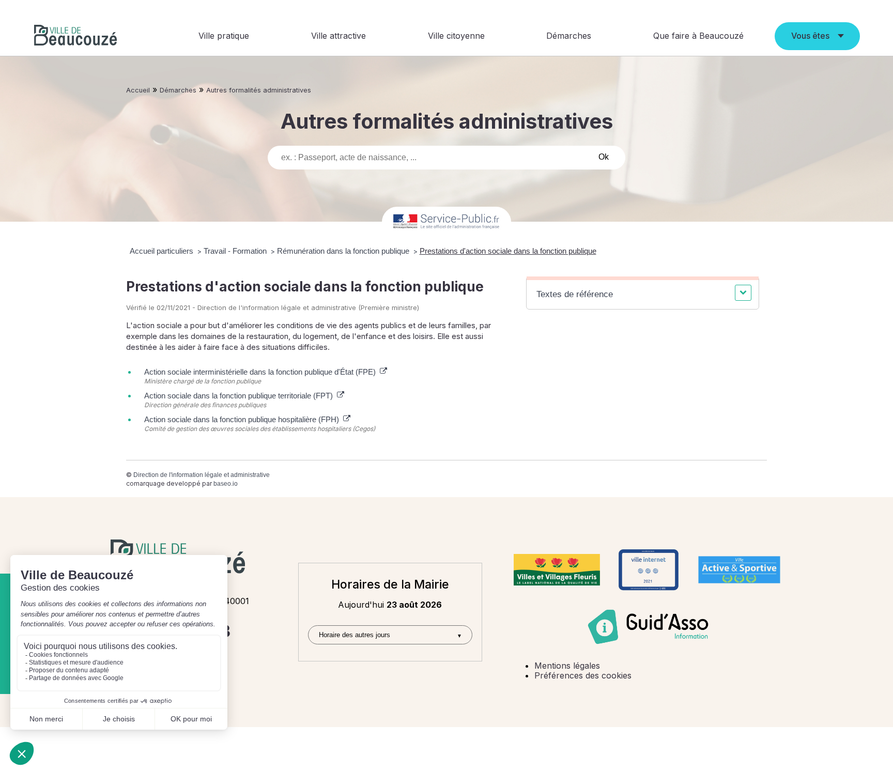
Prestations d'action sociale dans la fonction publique (508, 250)
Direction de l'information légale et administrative (201, 475)
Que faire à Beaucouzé (698, 35)
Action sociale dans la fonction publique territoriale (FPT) (240, 395)
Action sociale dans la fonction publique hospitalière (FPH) (243, 419)
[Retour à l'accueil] (75, 36)
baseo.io (225, 483)
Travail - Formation (236, 250)
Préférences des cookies (583, 675)
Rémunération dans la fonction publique (344, 250)
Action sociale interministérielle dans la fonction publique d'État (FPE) (262, 371)
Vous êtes (810, 35)
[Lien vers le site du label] (557, 570)
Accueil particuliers (162, 250)
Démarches (568, 35)
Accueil (138, 90)
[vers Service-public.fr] (446, 222)
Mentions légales (567, 665)
